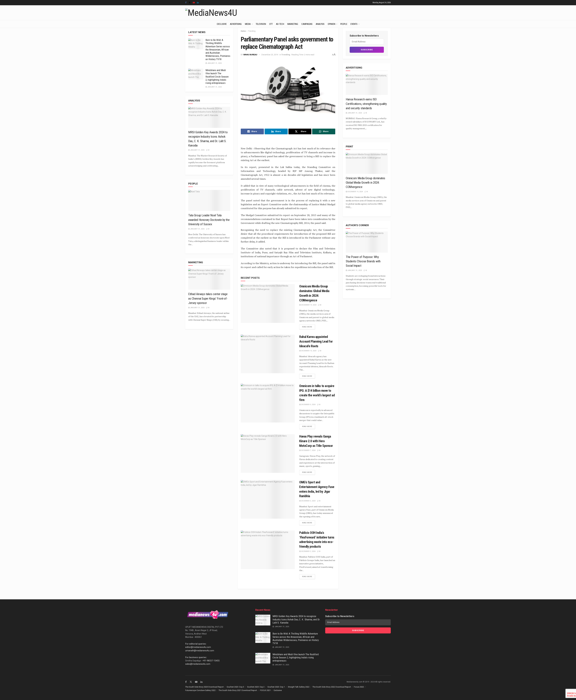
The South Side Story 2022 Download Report (331, 687)
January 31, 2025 (214, 63)
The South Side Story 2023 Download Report (204, 687)
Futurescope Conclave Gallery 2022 (200, 690)
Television (261, 24)
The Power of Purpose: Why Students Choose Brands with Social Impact (363, 261)
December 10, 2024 (308, 351)
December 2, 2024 (308, 551)
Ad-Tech (280, 24)
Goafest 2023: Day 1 (276, 687)
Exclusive (222, 24)
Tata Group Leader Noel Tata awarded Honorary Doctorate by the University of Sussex (209, 220)
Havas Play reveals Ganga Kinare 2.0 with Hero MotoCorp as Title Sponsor (316, 441)
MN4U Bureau (250, 54)
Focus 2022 (359, 687)
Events (354, 24)
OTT (271, 24)
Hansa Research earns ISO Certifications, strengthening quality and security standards (366, 104)
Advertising (236, 24)
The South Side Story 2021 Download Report (238, 690)
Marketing (292, 24)
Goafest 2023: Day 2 (255, 687)
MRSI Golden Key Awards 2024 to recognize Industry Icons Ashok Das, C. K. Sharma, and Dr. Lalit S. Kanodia (296, 619)
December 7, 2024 (308, 450)
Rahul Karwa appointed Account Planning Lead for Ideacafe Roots (316, 341)
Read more (307, 327)
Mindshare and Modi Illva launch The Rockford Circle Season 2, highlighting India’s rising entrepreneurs (217, 76)
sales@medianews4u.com (197, 664)
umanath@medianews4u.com (199, 650)
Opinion (331, 24)
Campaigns (306, 24)
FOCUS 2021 (265, 690)
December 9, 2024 (308, 405)
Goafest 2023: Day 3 (235, 687)
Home (243, 31)
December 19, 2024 (308, 305)
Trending (251, 31)
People (343, 24)
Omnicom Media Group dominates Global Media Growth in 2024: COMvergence (365, 182)
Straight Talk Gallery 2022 (298, 687)
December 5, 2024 (308, 501)
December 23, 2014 (269, 54)
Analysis (320, 24)
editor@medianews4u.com (198, 647)
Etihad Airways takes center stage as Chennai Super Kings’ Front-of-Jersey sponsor (207, 298)
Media (248, 24)
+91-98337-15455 (211, 660)
